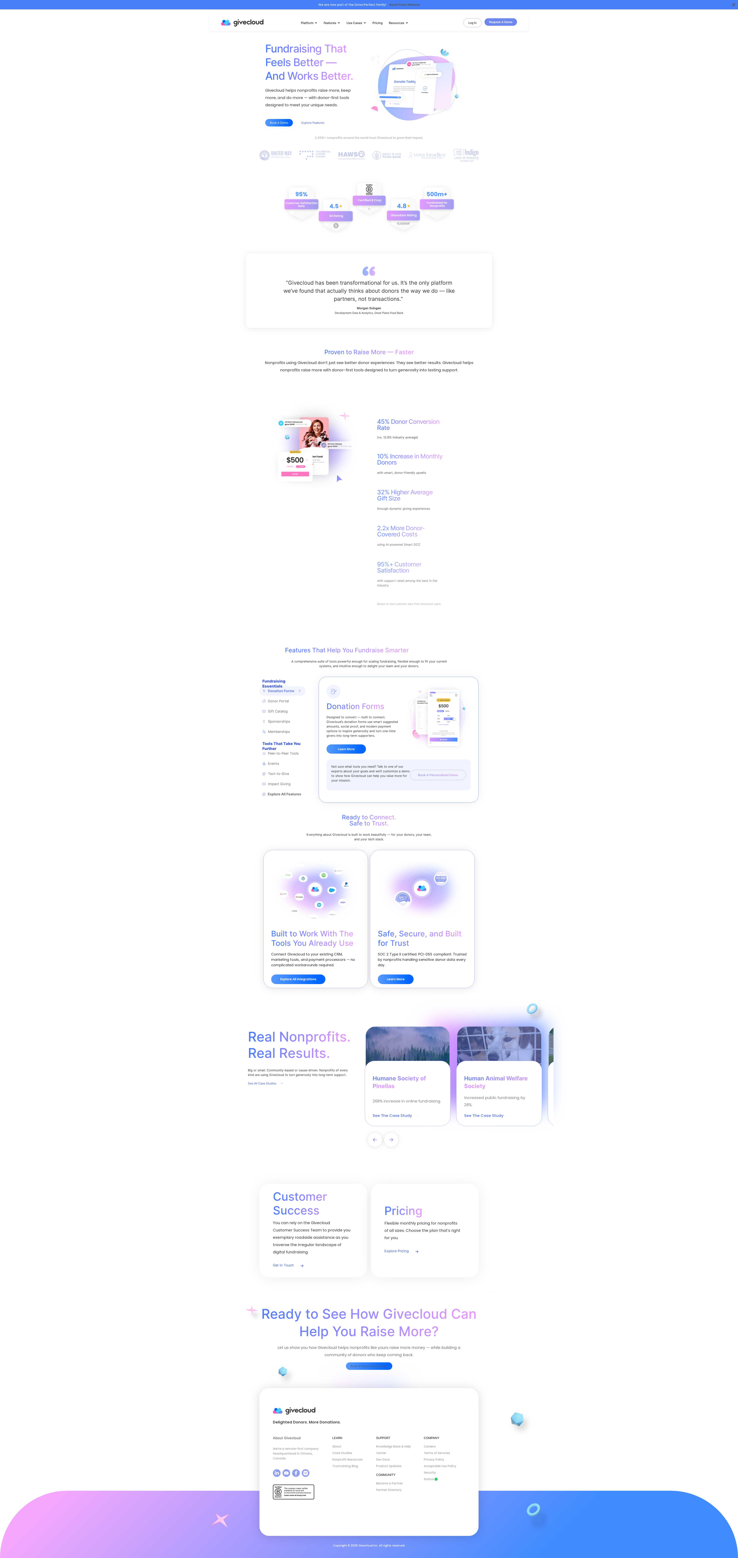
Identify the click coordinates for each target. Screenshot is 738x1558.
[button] (375, 1140)
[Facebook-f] (296, 1473)
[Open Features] (338, 23)
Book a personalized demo (438, 775)
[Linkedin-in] (277, 1473)
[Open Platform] (315, 23)
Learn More (346, 749)
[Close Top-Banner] (733, 4)
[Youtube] (286, 1473)
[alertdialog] (369, 4)
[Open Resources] (406, 23)
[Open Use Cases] (364, 23)
